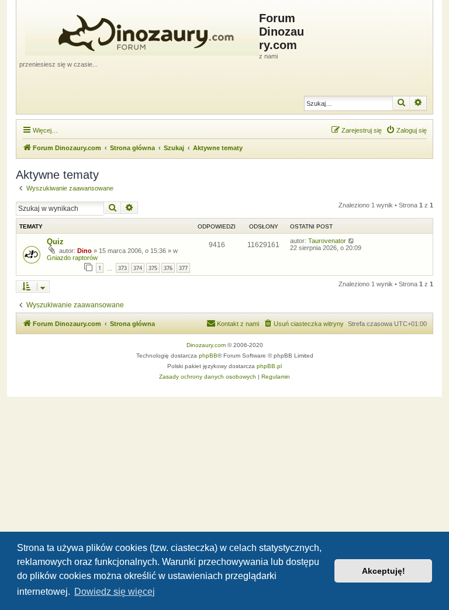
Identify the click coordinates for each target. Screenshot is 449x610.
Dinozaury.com (206, 345)
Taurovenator (327, 240)
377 (183, 268)
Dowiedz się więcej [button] (114, 592)
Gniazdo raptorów (72, 257)
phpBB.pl (269, 366)
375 (152, 268)
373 (122, 268)
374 (137, 268)
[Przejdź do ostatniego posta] (351, 240)
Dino (84, 250)
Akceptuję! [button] (383, 571)
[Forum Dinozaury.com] (139, 30)
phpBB (208, 355)
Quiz (55, 241)
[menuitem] (406, 130)
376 (168, 268)
